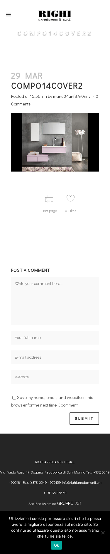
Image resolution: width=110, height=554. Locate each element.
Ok (56, 545)
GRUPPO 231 (69, 503)
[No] (103, 532)
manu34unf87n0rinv (72, 96)
